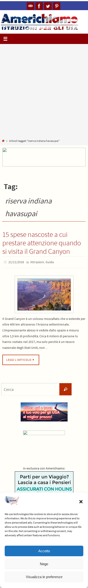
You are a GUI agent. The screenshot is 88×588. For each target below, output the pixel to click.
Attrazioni (37, 262)
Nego (44, 564)
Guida (50, 262)
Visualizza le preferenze (44, 577)
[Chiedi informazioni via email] (30, 6)
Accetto (44, 551)
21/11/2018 (16, 262)
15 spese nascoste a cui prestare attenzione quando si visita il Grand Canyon (41, 243)
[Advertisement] (44, 92)
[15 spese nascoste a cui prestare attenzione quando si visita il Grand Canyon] (44, 293)
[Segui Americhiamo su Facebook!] (39, 6)
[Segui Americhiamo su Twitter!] (48, 6)
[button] (81, 501)
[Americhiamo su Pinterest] (56, 6)
